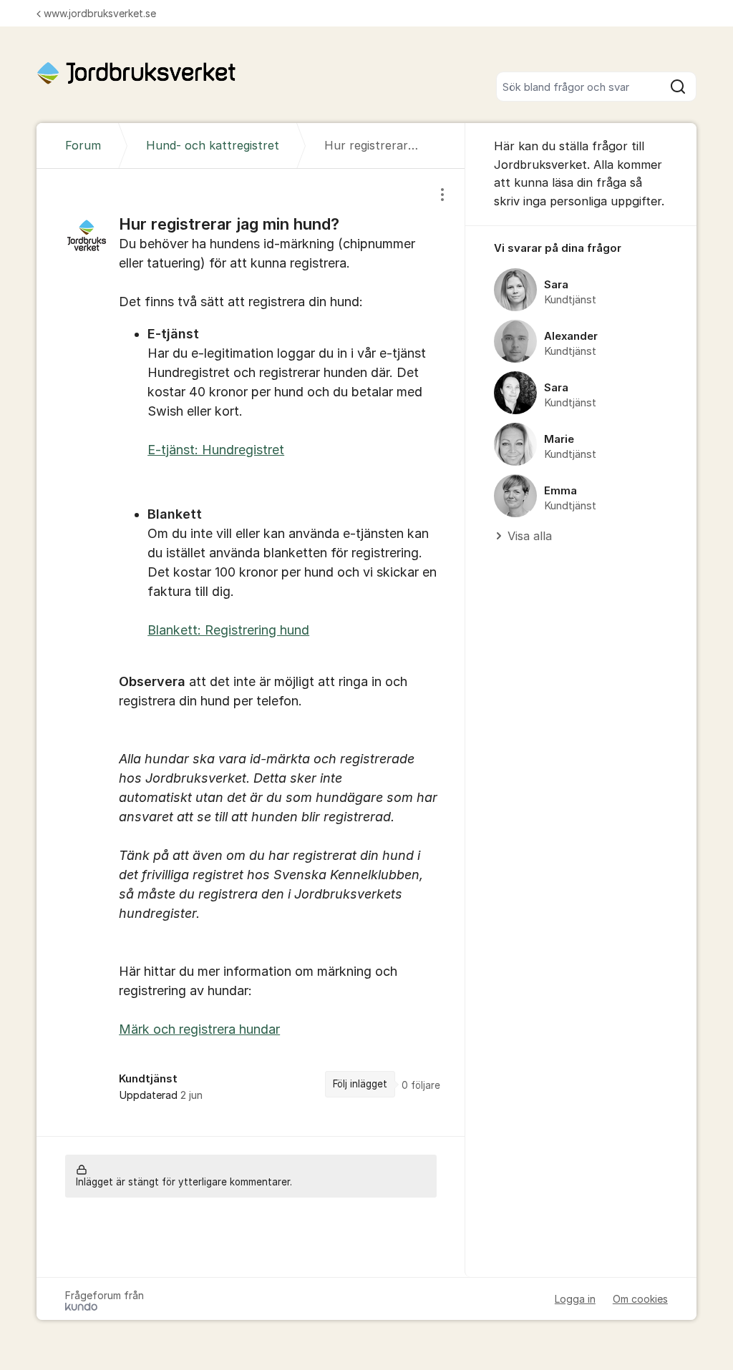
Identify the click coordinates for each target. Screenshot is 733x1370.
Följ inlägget (360, 1084)
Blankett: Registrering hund (228, 629)
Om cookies (640, 1299)
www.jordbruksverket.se (100, 13)
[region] (251, 652)
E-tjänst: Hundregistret (215, 449)
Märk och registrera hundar (199, 1029)
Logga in (575, 1299)
